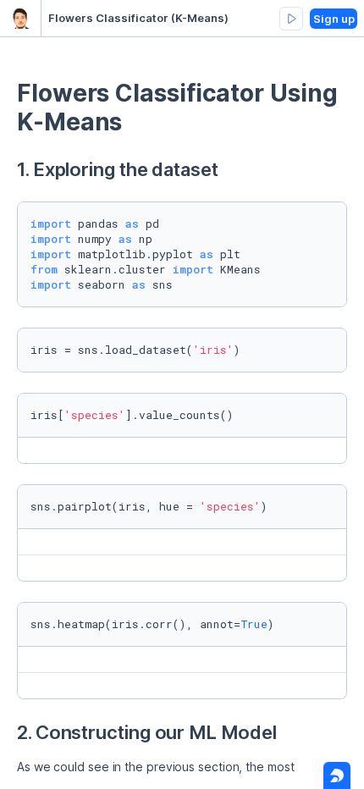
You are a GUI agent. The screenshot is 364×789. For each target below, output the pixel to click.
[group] (291, 18)
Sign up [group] (334, 18)
